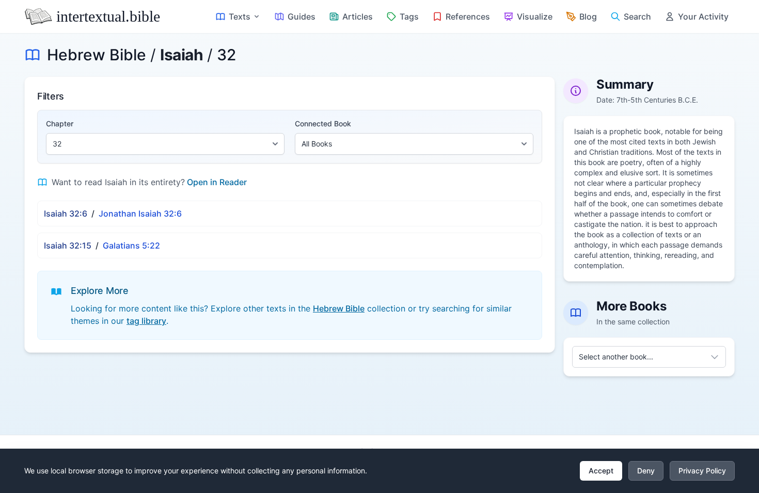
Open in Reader (217, 182)
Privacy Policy (702, 470)
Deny (646, 470)
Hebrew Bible (96, 54)
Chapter (59, 123)
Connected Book (323, 123)
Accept (601, 470)
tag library (146, 321)
